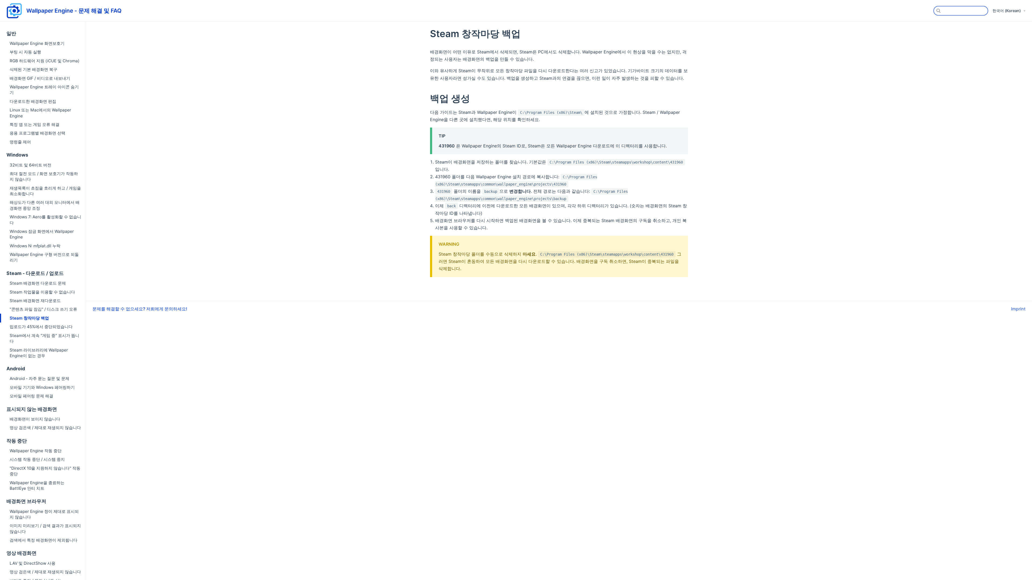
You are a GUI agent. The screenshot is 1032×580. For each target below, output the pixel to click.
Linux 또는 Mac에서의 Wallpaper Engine (40, 112)
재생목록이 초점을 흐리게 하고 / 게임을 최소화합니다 (45, 191)
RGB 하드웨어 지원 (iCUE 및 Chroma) (45, 60)
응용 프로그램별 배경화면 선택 (37, 133)
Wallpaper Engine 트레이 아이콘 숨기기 (44, 89)
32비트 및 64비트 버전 (30, 165)
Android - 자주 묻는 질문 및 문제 (39, 378)
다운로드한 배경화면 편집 (33, 101)
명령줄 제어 (20, 141)
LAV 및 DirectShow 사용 (32, 563)
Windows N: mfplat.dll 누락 (35, 245)
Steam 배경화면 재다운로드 (35, 300)
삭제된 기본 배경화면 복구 (33, 69)
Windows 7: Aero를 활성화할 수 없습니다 (45, 219)
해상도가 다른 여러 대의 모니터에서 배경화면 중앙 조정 (45, 205)
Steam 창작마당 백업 (29, 318)
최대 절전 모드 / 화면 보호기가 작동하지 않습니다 (44, 176)
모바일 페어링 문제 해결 (31, 395)
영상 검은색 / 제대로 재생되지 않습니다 (45, 427)
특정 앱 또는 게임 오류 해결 (34, 124)
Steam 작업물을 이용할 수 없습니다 (42, 292)
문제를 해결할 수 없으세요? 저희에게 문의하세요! (139, 308)
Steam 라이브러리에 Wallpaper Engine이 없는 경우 (39, 352)
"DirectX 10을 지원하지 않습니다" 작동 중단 (45, 471)
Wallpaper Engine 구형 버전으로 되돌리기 (44, 257)
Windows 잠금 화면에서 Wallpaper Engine (42, 234)
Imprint (1018, 308)
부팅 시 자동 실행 (25, 52)
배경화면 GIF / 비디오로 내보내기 (40, 78)
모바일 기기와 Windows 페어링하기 (42, 387)
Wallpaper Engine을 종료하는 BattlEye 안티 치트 (37, 485)
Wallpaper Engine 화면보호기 (37, 43)
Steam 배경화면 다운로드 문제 (38, 283)
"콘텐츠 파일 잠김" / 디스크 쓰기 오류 (43, 309)
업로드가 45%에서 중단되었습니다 (41, 326)
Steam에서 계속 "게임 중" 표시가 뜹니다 (44, 338)
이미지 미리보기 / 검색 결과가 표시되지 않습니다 (45, 528)
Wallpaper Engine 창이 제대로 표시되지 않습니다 (44, 514)
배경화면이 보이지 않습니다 (35, 419)
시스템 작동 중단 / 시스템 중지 (37, 459)
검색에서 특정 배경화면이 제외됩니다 (43, 540)
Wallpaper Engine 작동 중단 (36, 450)
